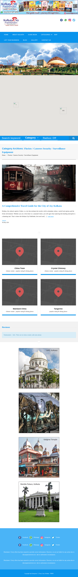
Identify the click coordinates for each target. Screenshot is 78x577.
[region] (39, 59)
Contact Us (46, 40)
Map (55, 34)
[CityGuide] (11, 25)
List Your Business (11, 40)
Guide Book (32, 34)
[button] (3, 59)
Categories (45, 34)
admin (4, 220)
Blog (25, 40)
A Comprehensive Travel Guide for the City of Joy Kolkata (32, 206)
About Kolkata (18, 34)
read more (51, 216)
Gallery (34, 40)
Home (6, 34)
